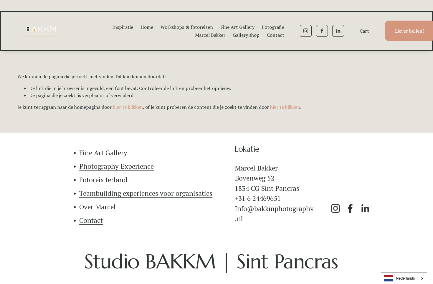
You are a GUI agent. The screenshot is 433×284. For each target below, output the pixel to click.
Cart (364, 31)
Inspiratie (122, 27)
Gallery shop (246, 35)
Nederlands (405, 278)
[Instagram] (306, 31)
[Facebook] (322, 31)
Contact (275, 35)
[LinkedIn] (338, 31)
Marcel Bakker (210, 35)
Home (147, 27)
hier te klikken (128, 107)
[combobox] (404, 278)
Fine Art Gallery (237, 27)
